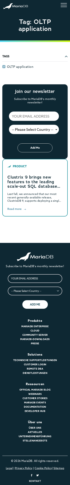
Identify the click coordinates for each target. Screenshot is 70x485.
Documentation (35, 406)
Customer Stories (35, 398)
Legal (9, 468)
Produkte (35, 321)
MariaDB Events (35, 402)
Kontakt (35, 481)
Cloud (35, 330)
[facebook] (31, 475)
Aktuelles (35, 432)
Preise (35, 343)
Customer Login (35, 364)
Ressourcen (35, 384)
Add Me (35, 147)
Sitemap (58, 468)
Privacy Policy (23, 468)
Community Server (35, 334)
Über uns (35, 422)
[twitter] (37, 475)
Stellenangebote (35, 440)
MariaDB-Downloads (35, 339)
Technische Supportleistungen (35, 360)
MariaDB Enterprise (35, 326)
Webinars (35, 394)
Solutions (35, 354)
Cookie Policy (43, 468)
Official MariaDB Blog (35, 389)
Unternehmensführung (35, 436)
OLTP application (20, 67)
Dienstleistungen (35, 373)
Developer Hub (35, 411)
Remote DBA (35, 368)
